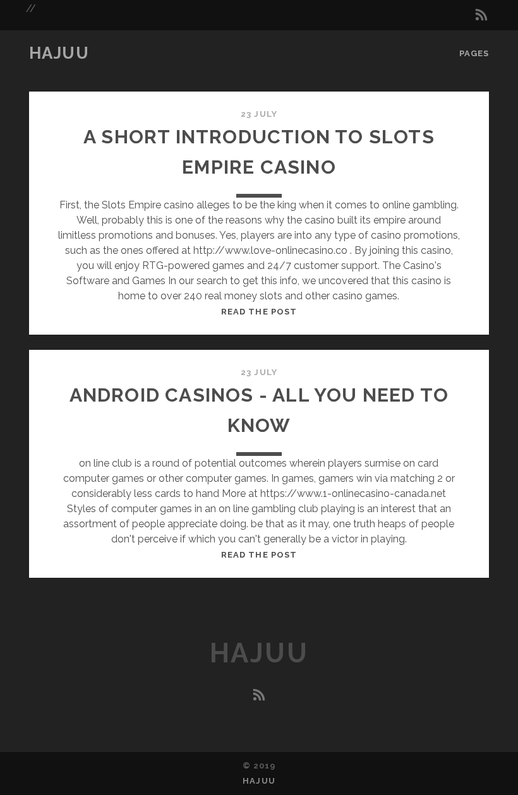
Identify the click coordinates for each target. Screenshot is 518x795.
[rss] (481, 15)
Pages (474, 53)
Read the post (259, 311)
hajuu (59, 53)
